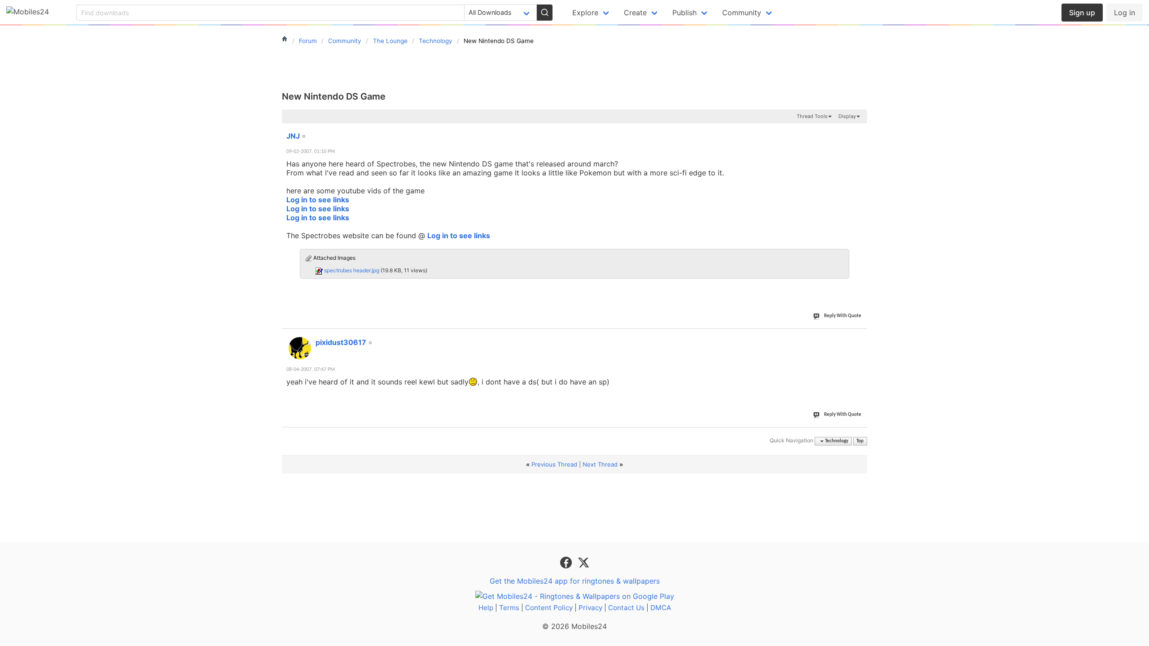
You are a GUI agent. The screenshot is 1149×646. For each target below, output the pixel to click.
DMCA (660, 607)
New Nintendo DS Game (334, 96)
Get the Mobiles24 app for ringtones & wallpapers (575, 580)
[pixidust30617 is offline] (300, 348)
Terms (509, 607)
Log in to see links (317, 199)
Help (485, 607)
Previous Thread (554, 464)
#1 (860, 131)
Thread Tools (812, 116)
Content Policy (549, 607)
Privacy (590, 607)
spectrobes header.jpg (351, 270)
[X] (583, 562)
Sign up (1082, 12)
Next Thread (600, 464)
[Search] (544, 12)
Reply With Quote (842, 316)
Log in (1124, 12)
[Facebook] (567, 562)
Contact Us (626, 607)
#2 (860, 337)
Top (860, 441)
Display (847, 116)
